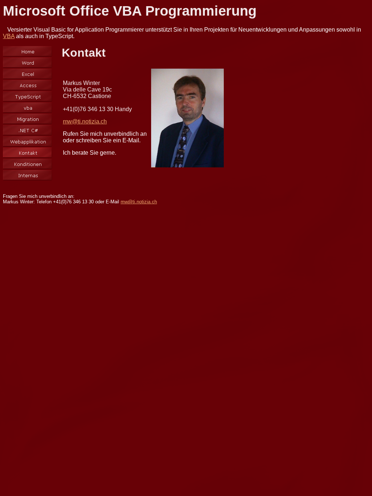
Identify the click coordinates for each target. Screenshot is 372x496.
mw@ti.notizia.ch (85, 121)
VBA (9, 36)
